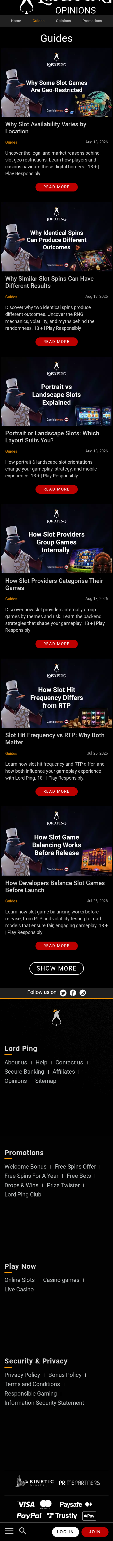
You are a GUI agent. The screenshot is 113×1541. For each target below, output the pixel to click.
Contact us (69, 1062)
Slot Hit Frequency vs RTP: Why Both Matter (55, 738)
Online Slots (19, 1280)
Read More (56, 187)
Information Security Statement (44, 1403)
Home (16, 21)
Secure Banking (24, 1072)
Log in (65, 1531)
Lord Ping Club (22, 1194)
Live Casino (19, 1289)
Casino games (61, 1280)
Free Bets (79, 1176)
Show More (57, 968)
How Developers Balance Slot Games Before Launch (55, 886)
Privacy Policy (22, 1375)
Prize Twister (63, 1185)
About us (15, 1062)
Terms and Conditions (32, 1384)
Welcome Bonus (25, 1167)
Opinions (63, 21)
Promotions (92, 21)
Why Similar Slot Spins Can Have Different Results (49, 282)
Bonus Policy (64, 1375)
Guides (38, 21)
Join (95, 1531)
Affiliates (64, 1072)
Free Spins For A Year (31, 1176)
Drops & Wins (21, 1185)
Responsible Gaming (30, 1394)
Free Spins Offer (75, 1167)
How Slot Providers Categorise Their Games (54, 584)
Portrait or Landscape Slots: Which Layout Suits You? (52, 437)
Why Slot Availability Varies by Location (45, 127)
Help (41, 1062)
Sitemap (45, 1081)
